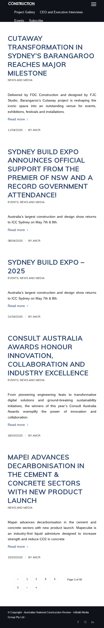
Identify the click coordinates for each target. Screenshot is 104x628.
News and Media (20, 80)
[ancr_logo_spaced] (22, 3)
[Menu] (93, 4)
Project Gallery (24, 12)
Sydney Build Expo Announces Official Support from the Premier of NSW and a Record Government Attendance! (50, 173)
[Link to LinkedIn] (92, 622)
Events (19, 20)
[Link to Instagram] (85, 622)
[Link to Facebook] (78, 622)
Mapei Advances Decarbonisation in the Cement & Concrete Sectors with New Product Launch (46, 478)
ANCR (36, 130)
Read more (16, 119)
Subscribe (36, 20)
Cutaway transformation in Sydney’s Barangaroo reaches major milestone (51, 55)
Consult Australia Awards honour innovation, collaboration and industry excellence (48, 355)
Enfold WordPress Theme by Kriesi (47, 617)
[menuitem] (93, 4)
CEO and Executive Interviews (61, 12)
